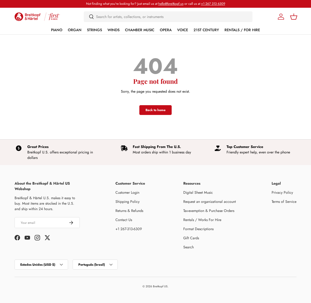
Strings (94, 30)
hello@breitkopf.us (171, 3)
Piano (56, 30)
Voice (182, 30)
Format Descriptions (198, 229)
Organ (75, 30)
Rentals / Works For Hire (202, 219)
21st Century (206, 30)
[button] (294, 17)
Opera (166, 30)
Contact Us (123, 219)
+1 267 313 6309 (213, 3)
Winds (113, 30)
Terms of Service (284, 201)
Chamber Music (139, 30)
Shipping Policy (127, 201)
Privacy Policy (282, 192)
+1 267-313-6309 (128, 229)
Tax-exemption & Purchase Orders (208, 210)
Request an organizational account (209, 201)
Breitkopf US (160, 286)
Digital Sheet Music (198, 192)
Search (188, 247)
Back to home (155, 110)
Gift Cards (191, 238)
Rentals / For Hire (242, 30)
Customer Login (127, 192)
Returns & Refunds (129, 210)
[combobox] (168, 16)
